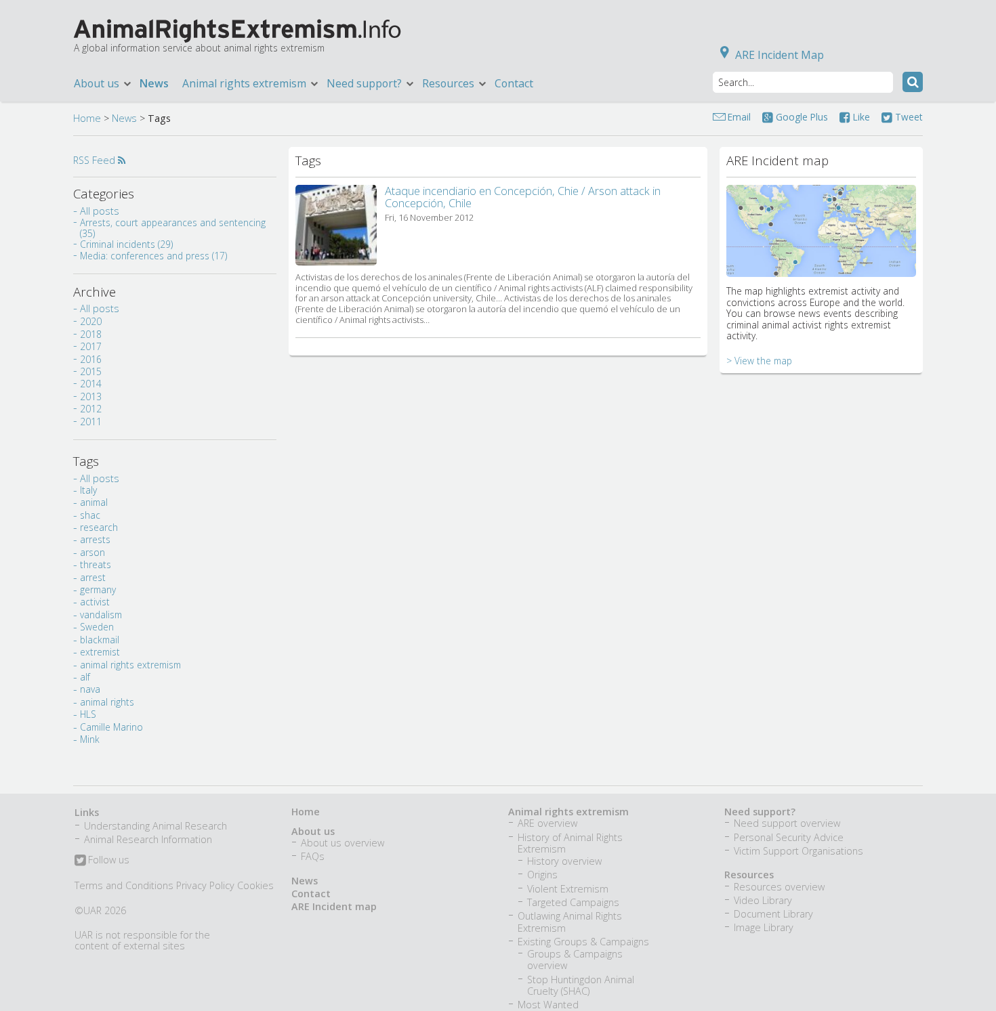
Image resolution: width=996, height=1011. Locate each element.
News (154, 83)
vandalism (101, 614)
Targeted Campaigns (573, 902)
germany (98, 589)
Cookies (255, 885)
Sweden (97, 626)
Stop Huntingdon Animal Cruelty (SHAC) (580, 985)
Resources (749, 874)
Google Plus (800, 116)
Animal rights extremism (568, 811)
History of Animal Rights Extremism (570, 843)
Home (87, 118)
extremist (100, 651)
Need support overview (787, 823)
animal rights (107, 701)
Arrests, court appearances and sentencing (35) (173, 228)
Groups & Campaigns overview (575, 959)
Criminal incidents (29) (126, 244)
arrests (95, 539)
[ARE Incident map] (821, 266)
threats (95, 564)
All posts (99, 211)
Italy (88, 489)
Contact (514, 83)
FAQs (313, 856)
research (99, 527)
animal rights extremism (130, 664)
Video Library (763, 900)
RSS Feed (95, 160)
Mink (90, 739)
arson (92, 552)
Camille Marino (111, 726)
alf (85, 676)
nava (90, 689)
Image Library (763, 927)
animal (94, 502)
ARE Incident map (334, 906)
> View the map (759, 360)
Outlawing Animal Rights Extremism (570, 921)
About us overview (342, 842)
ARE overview (547, 823)
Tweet (907, 116)
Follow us (107, 860)
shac (90, 515)
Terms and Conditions (124, 885)
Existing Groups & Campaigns (583, 941)
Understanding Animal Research (155, 825)
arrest (93, 577)
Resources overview (779, 886)
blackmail (99, 639)
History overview (564, 861)
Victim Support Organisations (798, 850)
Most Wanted (548, 1004)
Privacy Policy (205, 885)
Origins (542, 874)
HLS (88, 714)
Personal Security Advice (789, 837)
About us (313, 831)
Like (860, 116)
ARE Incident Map (779, 54)
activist (95, 601)
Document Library (773, 913)
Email (739, 116)
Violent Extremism (567, 888)
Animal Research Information (148, 839)
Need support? (759, 811)
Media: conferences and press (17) (153, 255)
